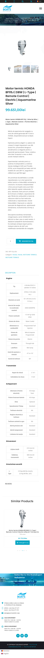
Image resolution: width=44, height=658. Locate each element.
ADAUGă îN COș (27, 241)
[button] (6, 1)
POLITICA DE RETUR (30, 647)
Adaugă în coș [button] (23, 543)
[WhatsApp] (26, 635)
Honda (14, 255)
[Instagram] (22, 635)
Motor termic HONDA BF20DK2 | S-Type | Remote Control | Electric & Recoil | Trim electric (22, 531)
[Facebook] (18, 635)
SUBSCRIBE (14, 585)
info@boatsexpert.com (12, 613)
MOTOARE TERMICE (30, 255)
